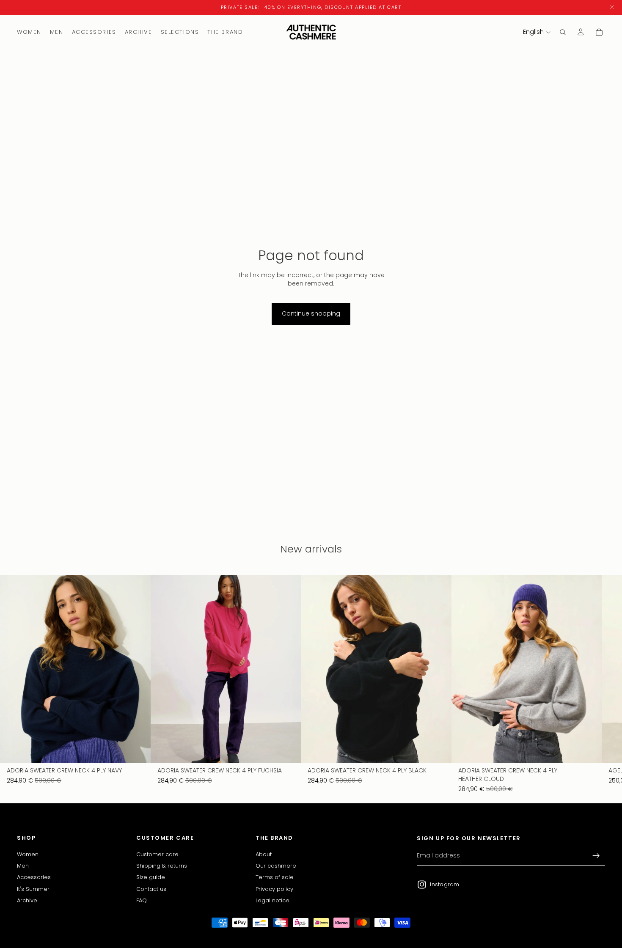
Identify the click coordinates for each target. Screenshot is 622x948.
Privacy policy (274, 889)
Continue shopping (311, 313)
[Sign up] (596, 856)
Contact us (151, 889)
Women (28, 854)
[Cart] (599, 32)
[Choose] (137, 750)
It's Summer (33, 889)
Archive (27, 900)
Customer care (157, 854)
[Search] (562, 32)
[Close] (612, 7)
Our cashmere (276, 866)
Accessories (34, 878)
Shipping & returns (161, 866)
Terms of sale (275, 878)
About (264, 854)
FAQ (141, 900)
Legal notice (272, 900)
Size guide (150, 878)
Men (23, 866)
